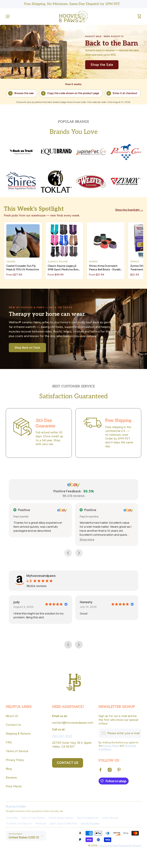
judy (16, 602)
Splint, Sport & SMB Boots (64, 823)
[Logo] (73, 16)
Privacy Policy (15, 760)
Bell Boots (41, 823)
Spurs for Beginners (88, 817)
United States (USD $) (24, 837)
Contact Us (13, 725)
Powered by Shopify (130, 845)
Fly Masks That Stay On (19, 823)
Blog (9, 769)
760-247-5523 (62, 736)
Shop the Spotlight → (129, 209)
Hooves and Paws (108, 845)
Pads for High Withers (33, 817)
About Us (12, 716)
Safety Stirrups (110, 817)
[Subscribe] (136, 733)
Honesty (86, 602)
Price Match (14, 786)
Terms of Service (17, 751)
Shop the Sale (102, 65)
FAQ (9, 742)
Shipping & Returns (18, 733)
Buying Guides (16, 806)
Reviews (11, 777)
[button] (139, 16)
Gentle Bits (12, 817)
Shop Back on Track (27, 347)
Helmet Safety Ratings (61, 817)
